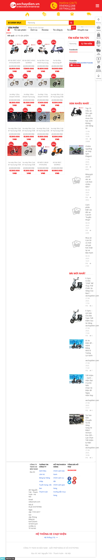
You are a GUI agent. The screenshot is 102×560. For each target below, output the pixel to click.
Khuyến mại (83, 30)
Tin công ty (58, 30)
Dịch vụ (34, 30)
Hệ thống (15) (49, 537)
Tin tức (70, 30)
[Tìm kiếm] (71, 23)
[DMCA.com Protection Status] (7, 558)
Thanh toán (43, 492)
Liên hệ (42, 474)
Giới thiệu (42, 471)
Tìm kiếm (87, 43)
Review (45, 30)
